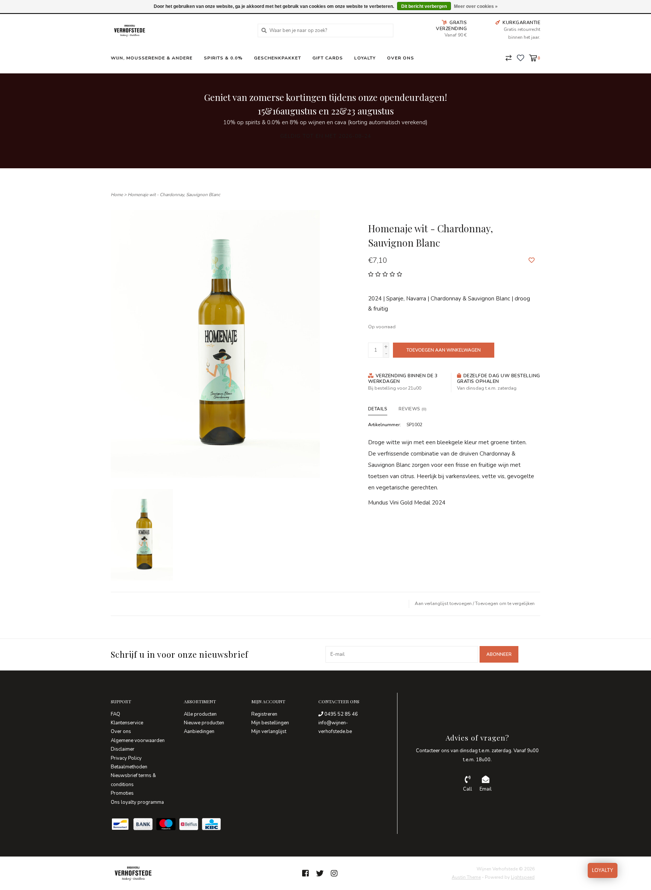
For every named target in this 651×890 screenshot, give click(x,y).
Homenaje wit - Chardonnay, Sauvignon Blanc (174, 195)
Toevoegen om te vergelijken (505, 603)
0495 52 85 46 (340, 714)
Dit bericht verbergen (424, 6)
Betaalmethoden (129, 767)
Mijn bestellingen (270, 722)
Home (117, 195)
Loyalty (365, 58)
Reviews (413, 409)
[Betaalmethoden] (122, 825)
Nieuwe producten (204, 722)
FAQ (115, 714)
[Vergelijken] (508, 57)
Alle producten (200, 714)
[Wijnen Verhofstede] (178, 30)
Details (378, 409)
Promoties (122, 793)
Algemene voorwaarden (138, 740)
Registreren (264, 714)
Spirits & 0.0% (223, 58)
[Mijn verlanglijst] (520, 57)
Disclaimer (122, 749)
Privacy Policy (126, 758)
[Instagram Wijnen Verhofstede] (334, 873)
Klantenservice (127, 722)
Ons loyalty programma (137, 802)
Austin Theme (466, 877)
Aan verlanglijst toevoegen (443, 603)
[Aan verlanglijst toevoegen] (532, 260)
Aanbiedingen (199, 731)
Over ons (400, 58)
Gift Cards (327, 58)
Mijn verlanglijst (268, 731)
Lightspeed (523, 877)
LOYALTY (602, 870)
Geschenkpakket (277, 58)
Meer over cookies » (476, 6)
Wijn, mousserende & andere (152, 58)
